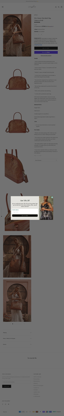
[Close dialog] (52, 197)
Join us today (25, 215)
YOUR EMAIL (15, 209)
